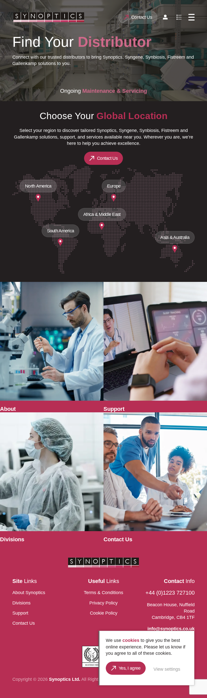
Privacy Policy (103, 602)
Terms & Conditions (103, 592)
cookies (130, 640)
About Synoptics (28, 592)
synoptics (48, 17)
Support (20, 613)
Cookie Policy (103, 613)
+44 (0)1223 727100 (170, 593)
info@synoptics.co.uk (171, 628)
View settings (166, 669)
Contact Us (141, 17)
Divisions (21, 602)
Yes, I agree (129, 668)
